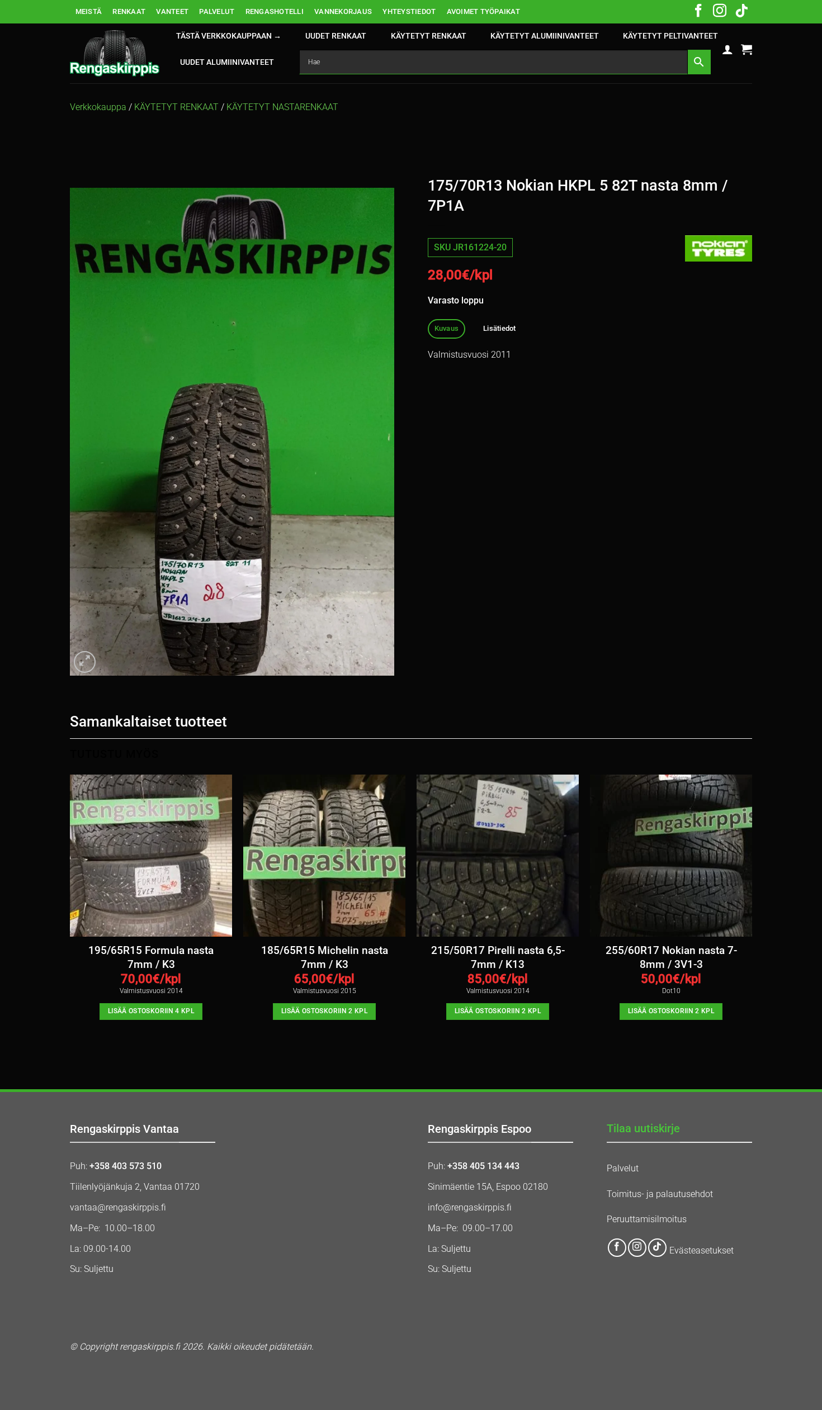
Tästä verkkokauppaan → (228, 36)
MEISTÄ (88, 11)
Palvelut (623, 1168)
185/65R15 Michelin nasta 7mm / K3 (324, 957)
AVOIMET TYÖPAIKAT (483, 11)
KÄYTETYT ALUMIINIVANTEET (544, 36)
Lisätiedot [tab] (499, 328)
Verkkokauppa (98, 107)
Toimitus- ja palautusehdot (660, 1194)
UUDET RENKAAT (335, 36)
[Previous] (70, 914)
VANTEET (172, 11)
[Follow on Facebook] (698, 11)
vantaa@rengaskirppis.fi (118, 1207)
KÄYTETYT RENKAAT (428, 36)
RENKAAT (128, 11)
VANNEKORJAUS (343, 11)
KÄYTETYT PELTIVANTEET (670, 36)
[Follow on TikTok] (741, 11)
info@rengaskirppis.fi (470, 1207)
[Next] (751, 914)
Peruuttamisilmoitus (647, 1219)
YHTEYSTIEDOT (409, 11)
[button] (727, 49)
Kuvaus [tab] (446, 328)
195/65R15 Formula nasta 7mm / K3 (151, 957)
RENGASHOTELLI (274, 11)
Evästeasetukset (701, 1250)
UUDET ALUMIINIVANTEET (227, 62)
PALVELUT (216, 11)
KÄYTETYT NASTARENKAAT (282, 107)
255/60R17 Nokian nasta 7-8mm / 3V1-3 (671, 957)
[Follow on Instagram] (719, 11)
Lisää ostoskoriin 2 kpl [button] (324, 1011)
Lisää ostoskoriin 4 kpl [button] (151, 1011)
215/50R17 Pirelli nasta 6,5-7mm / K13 (498, 957)
